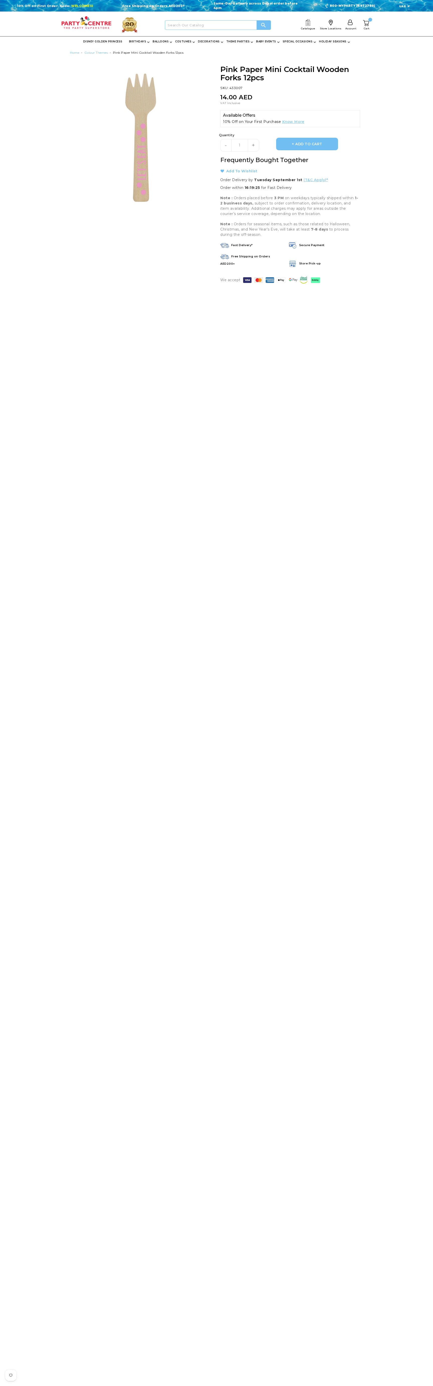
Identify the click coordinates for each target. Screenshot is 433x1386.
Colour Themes (96, 52)
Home (74, 52)
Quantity (226, 135)
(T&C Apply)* (315, 180)
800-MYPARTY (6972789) (352, 6)
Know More (293, 121)
